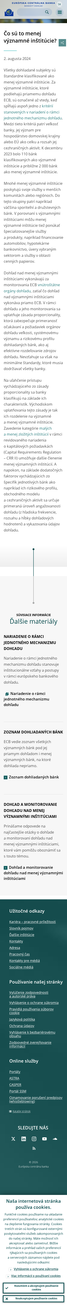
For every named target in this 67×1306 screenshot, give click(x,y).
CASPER (15, 1085)
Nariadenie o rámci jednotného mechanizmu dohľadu (26, 699)
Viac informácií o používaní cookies (36, 1276)
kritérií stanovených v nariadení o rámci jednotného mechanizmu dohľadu (33, 112)
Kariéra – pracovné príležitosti (32, 922)
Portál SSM (17, 1091)
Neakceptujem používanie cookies (36, 1298)
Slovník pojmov (21, 928)
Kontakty (16, 941)
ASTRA (14, 1078)
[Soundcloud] (54, 1138)
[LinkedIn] (23, 1138)
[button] (59, 4)
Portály (14, 1072)
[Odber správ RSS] (34, 1148)
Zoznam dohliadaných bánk (34, 777)
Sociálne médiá (21, 967)
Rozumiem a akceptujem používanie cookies (36, 1288)
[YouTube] (44, 1138)
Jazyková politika (22, 1019)
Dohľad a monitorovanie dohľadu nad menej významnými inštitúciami (33, 873)
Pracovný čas (19, 954)
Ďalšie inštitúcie (21, 935)
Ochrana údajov (21, 1026)
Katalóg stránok (22, 1111)
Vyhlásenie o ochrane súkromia (34, 1003)
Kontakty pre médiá (24, 961)
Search (47, 12)
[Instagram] (34, 1138)
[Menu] (59, 12)
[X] (13, 1138)
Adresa (14, 948)
